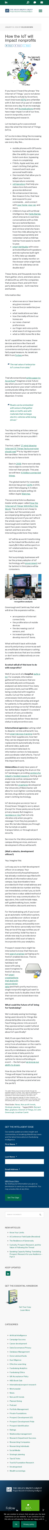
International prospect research (23, 1385)
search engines (17, 954)
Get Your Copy (25, 1307)
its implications (25, 109)
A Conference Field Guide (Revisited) (25, 1237)
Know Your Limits (17, 1232)
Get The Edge (13, 1198)
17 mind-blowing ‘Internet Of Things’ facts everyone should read (22, 448)
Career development (18, 1344)
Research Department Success (23, 1438)
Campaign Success (18, 1339)
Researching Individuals (19, 1446)
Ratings (13, 1430)
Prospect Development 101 (21, 1417)
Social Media (15, 1450)
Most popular (15, 1389)
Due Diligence (15, 1360)
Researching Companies (20, 1442)
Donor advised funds (18, 1356)
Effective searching (18, 1364)
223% (29, 485)
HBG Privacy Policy (12, 1181)
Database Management (20, 1352)
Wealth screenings (17, 1471)
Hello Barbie (35, 214)
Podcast (13, 1405)
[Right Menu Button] (40, 11)
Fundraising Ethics (17, 1372)
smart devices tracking (21, 734)
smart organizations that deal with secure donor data (11, 981)
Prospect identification (19, 1426)
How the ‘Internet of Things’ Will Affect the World (21, 506)
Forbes (18, 355)
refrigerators (19, 184)
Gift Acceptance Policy (19, 1376)
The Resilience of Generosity (22, 1241)
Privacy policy (28, 1524)
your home (22, 205)
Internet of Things (25, 1110)
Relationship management (21, 1434)
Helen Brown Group (19, 11)
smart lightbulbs (20, 247)
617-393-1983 (28, 1512)
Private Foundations (18, 1413)
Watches (26, 494)
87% (24, 100)
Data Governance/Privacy (20, 1348)
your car (32, 205)
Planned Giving (16, 1401)
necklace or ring (13, 815)
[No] (46, 1520)
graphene (23, 785)
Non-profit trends (28, 1104)
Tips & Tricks (15, 1458)
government (31, 563)
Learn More (25, 1310)
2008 (18, 464)
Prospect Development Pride (22, 1422)
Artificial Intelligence (18, 1335)
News (17, 1104)
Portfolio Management (19, 1409)
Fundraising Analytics (18, 1368)
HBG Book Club (16, 1380)
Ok (16, 1524)
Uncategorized (16, 1467)
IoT (35, 1110)
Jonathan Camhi (21, 1112)
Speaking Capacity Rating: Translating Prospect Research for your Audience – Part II (26, 1254)
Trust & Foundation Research (22, 1463)
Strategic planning (12, 1107)
